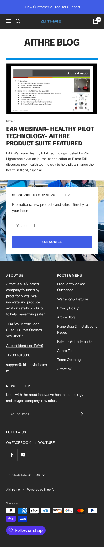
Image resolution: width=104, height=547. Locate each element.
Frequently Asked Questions (71, 287)
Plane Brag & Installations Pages (77, 329)
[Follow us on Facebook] (11, 455)
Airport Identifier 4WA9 (24, 345)
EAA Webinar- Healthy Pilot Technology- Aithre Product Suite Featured (50, 136)
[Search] (18, 21)
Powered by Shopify (40, 489)
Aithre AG (65, 369)
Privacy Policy (68, 308)
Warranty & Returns (73, 299)
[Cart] (95, 21)
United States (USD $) (24, 475)
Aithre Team (67, 350)
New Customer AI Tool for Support (52, 7)
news (11, 121)
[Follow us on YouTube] (23, 455)
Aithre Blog (66, 317)
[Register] (81, 414)
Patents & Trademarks (74, 341)
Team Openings (69, 359)
